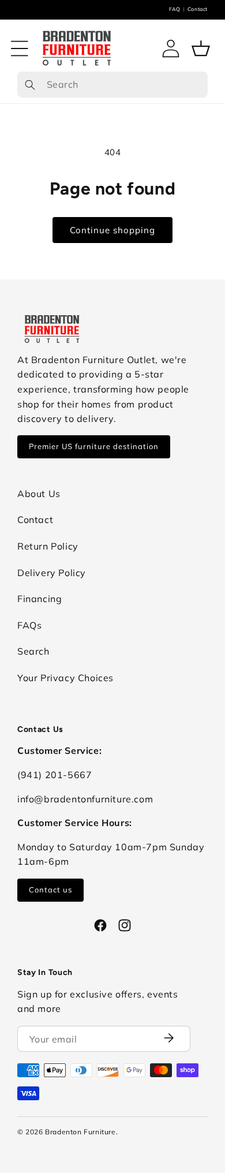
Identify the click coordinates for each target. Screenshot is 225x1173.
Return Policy (47, 546)
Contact (197, 9)
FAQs (29, 625)
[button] (19, 48)
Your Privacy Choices (65, 677)
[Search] (30, 85)
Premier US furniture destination (94, 446)
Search (33, 651)
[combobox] (112, 85)
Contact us (50, 889)
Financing (39, 598)
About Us (39, 493)
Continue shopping (112, 230)
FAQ (175, 9)
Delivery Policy (51, 572)
